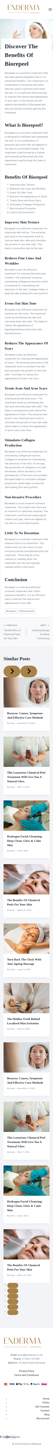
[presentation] (26, 692)
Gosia (12, 723)
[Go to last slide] (12, 671)
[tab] (12, 1285)
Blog (46, 1414)
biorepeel (11, 611)
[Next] (28, 671)
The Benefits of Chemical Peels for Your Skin (12, 632)
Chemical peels (26, 611)
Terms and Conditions (26, 1375)
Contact (44, 1410)
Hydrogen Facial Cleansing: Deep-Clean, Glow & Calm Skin (25, 841)
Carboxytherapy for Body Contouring (40, 632)
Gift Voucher (42, 1406)
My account (43, 1418)
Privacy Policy (26, 1371)
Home (46, 1398)
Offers (45, 1402)
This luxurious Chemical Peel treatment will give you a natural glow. (26, 777)
